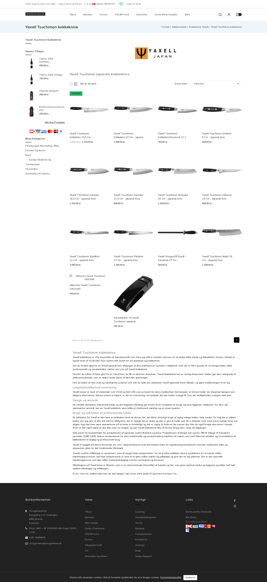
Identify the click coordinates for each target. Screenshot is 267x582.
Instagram (237, 506)
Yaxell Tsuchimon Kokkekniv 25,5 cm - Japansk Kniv (81, 135)
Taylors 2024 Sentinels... (46, 60)
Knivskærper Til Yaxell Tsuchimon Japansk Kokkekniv (126, 319)
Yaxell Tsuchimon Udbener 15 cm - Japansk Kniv (217, 196)
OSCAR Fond (122, 14)
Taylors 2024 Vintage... (51, 74)
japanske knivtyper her (164, 473)
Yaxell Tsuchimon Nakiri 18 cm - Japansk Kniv (217, 258)
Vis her (105, 95)
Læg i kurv (106, 134)
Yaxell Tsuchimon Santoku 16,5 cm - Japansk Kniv (84, 196)
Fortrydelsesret (143, 534)
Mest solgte (91, 522)
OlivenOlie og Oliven (96, 556)
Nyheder (88, 14)
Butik (138, 550)
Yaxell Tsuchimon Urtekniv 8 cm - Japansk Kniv (217, 135)
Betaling (139, 528)
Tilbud (72, 14)
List (76, 84)
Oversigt (139, 545)
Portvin (104, 14)
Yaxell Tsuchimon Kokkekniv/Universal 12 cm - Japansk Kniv (173, 135)
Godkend (190, 577)
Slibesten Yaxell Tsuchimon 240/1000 (85, 287)
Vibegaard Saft (93, 545)
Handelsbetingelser (145, 517)
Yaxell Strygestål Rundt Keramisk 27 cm (171, 258)
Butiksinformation (38, 499)
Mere (187, 14)
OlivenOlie (141, 14)
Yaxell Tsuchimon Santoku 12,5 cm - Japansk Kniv (128, 196)
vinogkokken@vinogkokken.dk (45, 543)
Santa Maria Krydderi (166, 14)
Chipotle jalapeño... (49, 90)
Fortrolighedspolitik (170, 577)
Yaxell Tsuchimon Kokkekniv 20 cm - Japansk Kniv (129, 135)
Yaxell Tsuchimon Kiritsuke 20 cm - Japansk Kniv (173, 196)
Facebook (237, 501)
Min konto (191, 517)
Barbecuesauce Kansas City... (51, 108)
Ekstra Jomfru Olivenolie (198, 511)
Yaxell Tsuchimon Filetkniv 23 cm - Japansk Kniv (128, 258)
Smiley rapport (143, 556)
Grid (72, 84)
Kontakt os (141, 539)
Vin (87, 550)
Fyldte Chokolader (95, 528)
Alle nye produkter (55, 122)
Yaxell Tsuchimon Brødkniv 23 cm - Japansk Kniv (85, 258)
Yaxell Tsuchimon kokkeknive (43, 39)
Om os (139, 522)
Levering (139, 511)
